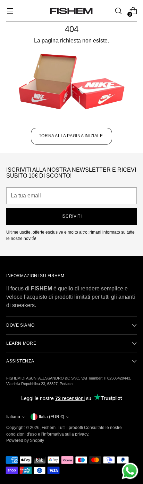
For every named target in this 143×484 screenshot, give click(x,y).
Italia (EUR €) (51, 416)
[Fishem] (71, 11)
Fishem (49, 427)
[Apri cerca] (118, 11)
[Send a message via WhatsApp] (130, 471)
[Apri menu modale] (10, 11)
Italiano (13, 416)
